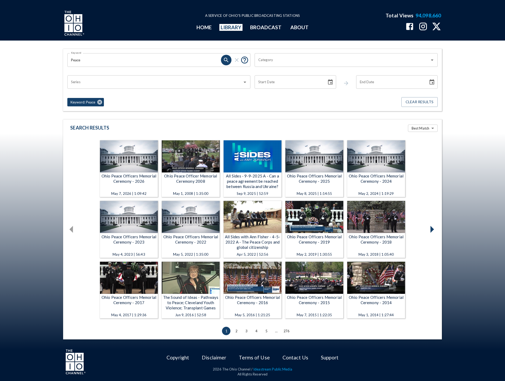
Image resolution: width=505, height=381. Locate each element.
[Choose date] (330, 82)
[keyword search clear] (236, 60)
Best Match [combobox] (420, 128)
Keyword (76, 52)
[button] (85, 102)
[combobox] (342, 60)
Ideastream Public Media (272, 369)
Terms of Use (254, 357)
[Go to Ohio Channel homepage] (73, 24)
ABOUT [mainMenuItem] (299, 27)
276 (286, 331)
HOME (204, 27)
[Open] (432, 60)
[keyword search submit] (226, 60)
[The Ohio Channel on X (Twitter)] (436, 27)
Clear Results (419, 102)
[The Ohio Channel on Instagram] (423, 27)
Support (330, 357)
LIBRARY (231, 27)
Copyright (177, 357)
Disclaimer (214, 357)
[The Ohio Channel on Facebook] (409, 27)
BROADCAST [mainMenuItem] (266, 27)
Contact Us (295, 357)
